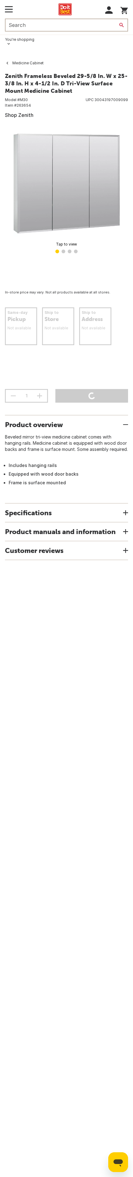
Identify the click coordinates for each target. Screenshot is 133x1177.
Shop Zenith (19, 115)
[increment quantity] (39, 396)
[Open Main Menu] (9, 9)
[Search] (121, 25)
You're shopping (19, 39)
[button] (109, 10)
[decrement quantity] (13, 396)
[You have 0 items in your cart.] (124, 9)
